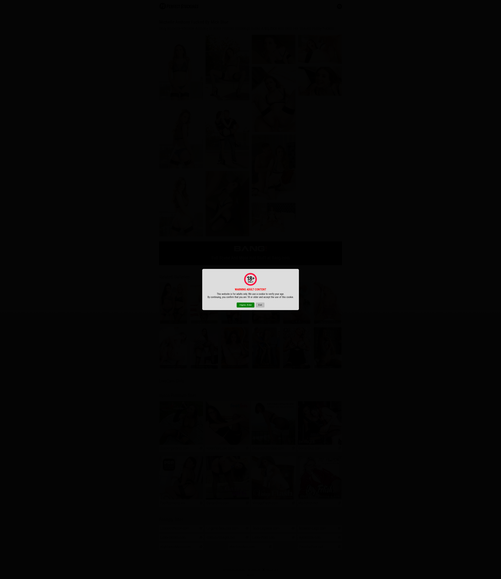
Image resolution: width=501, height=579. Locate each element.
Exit (260, 305)
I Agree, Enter (245, 305)
